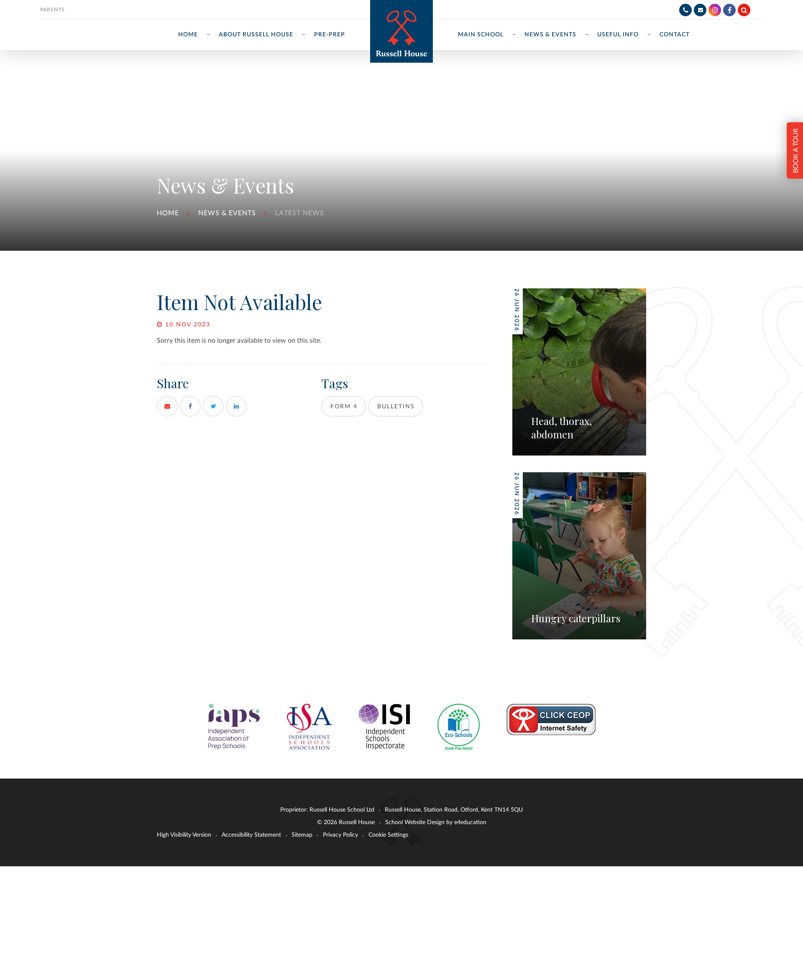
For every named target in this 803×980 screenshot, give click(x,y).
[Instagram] (714, 10)
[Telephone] (685, 10)
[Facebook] (729, 10)
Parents (52, 9)
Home (168, 213)
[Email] (700, 10)
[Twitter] (213, 406)
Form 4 (344, 407)
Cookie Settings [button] (388, 835)
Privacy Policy (340, 835)
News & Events (227, 213)
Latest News (299, 213)
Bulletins (396, 407)
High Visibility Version (184, 835)
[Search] (744, 10)
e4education (470, 822)
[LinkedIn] (236, 406)
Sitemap (302, 835)
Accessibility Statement (251, 835)
